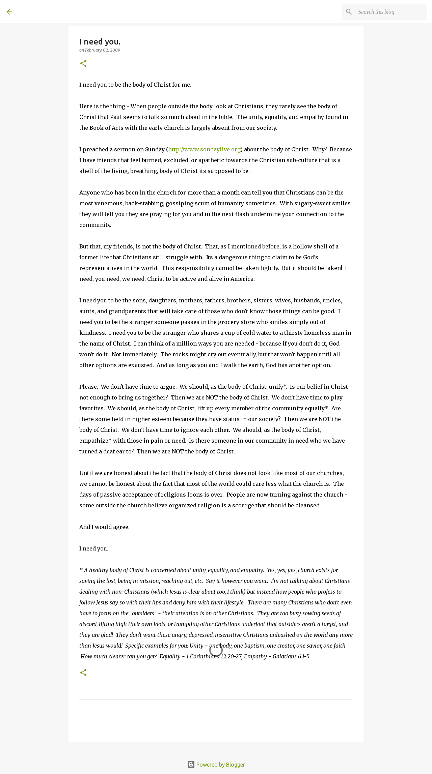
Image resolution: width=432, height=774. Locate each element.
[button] (83, 63)
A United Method (61, 11)
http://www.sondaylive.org (204, 149)
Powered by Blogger (220, 765)
